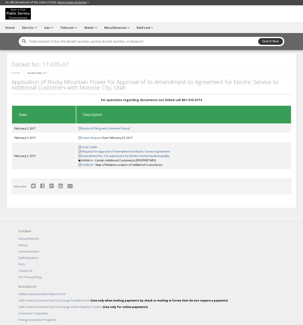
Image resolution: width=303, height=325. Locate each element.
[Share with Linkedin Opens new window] (58, 184)
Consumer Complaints (33, 307)
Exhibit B (85, 163)
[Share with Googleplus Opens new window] (49, 184)
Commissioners (28, 245)
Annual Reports (28, 232)
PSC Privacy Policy (30, 271)
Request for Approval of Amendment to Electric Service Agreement (123, 150)
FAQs (21, 258)
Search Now (270, 41)
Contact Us (25, 264)
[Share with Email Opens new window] (67, 184)
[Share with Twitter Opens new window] (30, 184)
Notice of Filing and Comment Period (103, 127)
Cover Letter (87, 146)
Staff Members (28, 251)
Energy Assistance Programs (37, 313)
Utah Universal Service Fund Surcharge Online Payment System (83, 300)
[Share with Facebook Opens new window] (39, 184)
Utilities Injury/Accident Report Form (42, 288)
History (23, 239)
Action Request (89, 136)
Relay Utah (25, 320)
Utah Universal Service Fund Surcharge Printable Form (123, 294)
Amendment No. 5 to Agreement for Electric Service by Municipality (123, 155)
